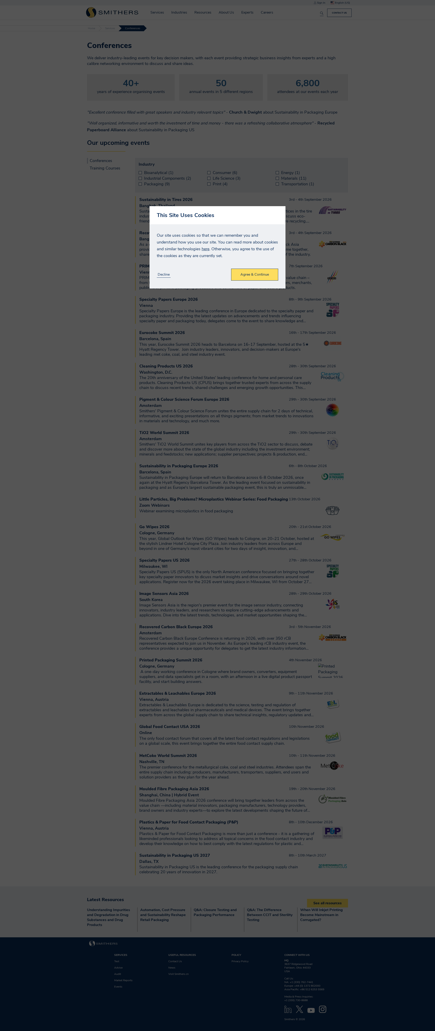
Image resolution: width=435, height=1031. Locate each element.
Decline (164, 274)
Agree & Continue (254, 274)
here (205, 249)
